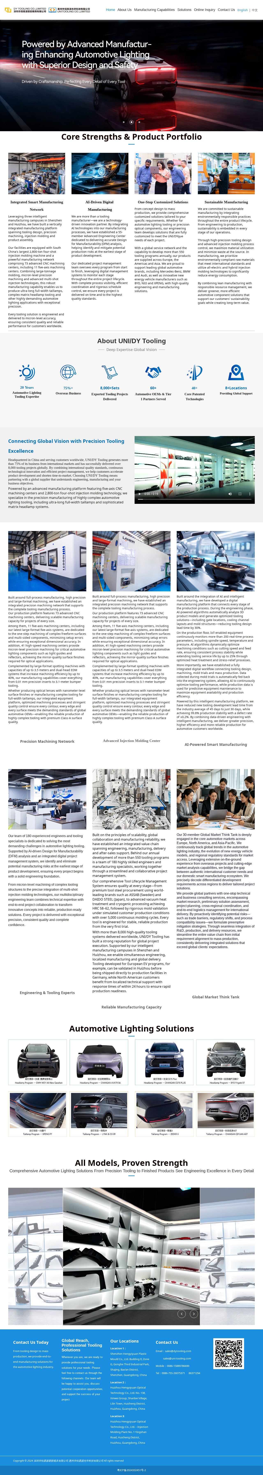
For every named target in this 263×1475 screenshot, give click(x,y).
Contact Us (226, 10)
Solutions (184, 10)
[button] (194, 1314)
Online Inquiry (204, 10)
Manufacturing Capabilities (154, 10)
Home (110, 10)
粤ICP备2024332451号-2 (131, 1470)
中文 (255, 10)
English (243, 10)
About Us (125, 10)
